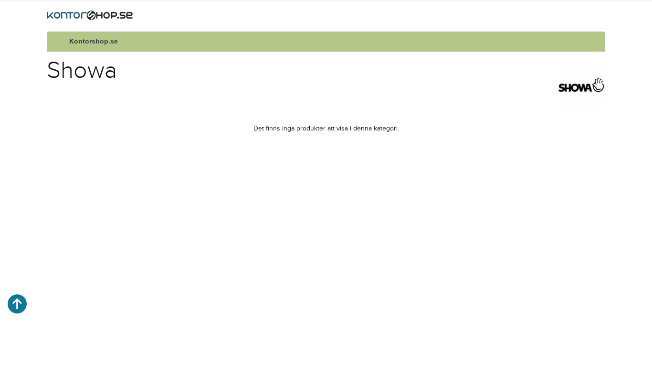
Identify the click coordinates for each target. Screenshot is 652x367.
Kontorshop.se (93, 41)
